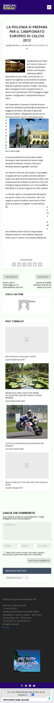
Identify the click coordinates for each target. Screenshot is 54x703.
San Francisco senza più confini (20, 356)
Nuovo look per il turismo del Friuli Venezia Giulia (26, 483)
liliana (17, 45)
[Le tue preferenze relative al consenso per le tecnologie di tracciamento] (49, 698)
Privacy (6, 627)
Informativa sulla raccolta (16, 699)
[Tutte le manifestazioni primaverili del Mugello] (27, 422)
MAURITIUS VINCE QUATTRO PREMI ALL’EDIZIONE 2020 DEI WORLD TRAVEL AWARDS (23, 395)
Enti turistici (40, 45)
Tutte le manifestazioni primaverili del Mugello (24, 444)
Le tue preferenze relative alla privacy (26, 693)
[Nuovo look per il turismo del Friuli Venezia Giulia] (27, 465)
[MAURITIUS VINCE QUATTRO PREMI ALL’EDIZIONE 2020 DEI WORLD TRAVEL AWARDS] (27, 376)
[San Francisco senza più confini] (27, 340)
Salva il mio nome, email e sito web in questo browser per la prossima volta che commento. (23, 553)
